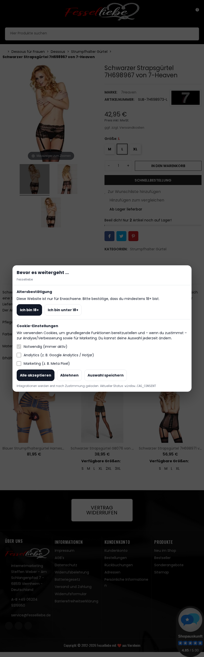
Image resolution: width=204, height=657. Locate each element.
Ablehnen (69, 375)
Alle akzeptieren (35, 375)
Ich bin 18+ (29, 309)
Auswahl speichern (106, 375)
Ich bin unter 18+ (63, 309)
